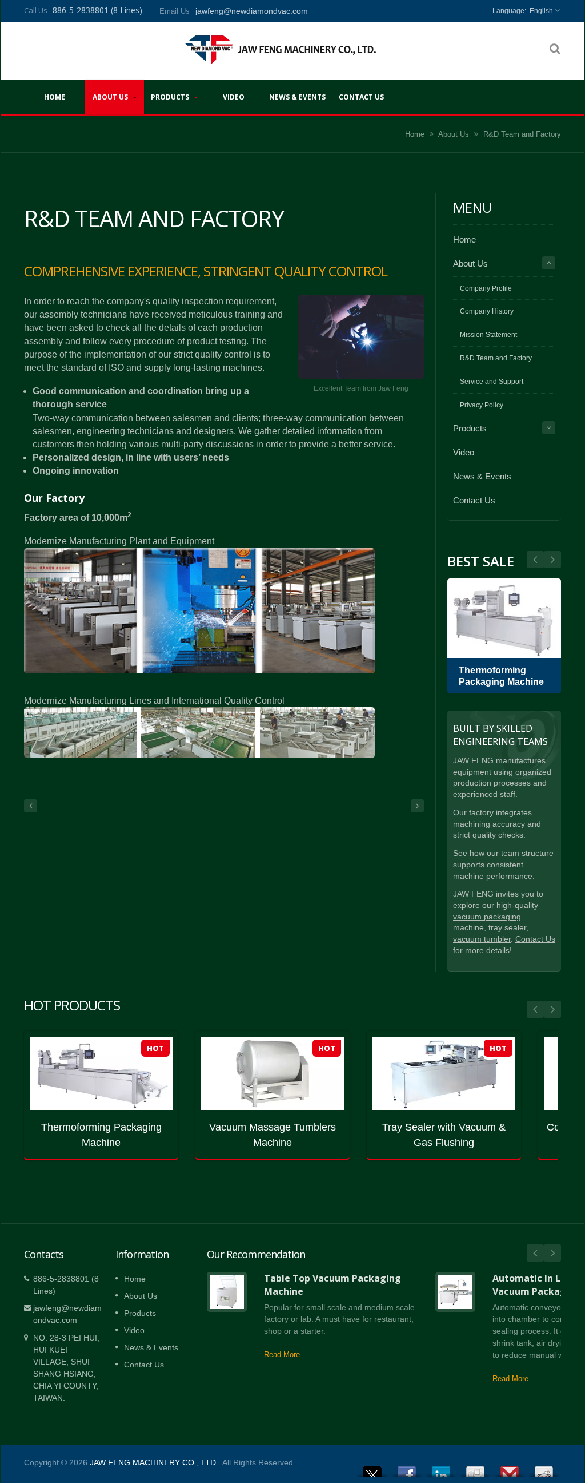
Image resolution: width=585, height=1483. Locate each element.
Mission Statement (488, 335)
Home (54, 97)
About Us (111, 97)
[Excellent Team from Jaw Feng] (361, 337)
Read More (282, 1354)
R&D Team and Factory (522, 134)
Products (171, 97)
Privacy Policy (481, 405)
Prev (552, 559)
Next (535, 559)
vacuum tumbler (482, 939)
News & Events (297, 97)
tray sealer (507, 927)
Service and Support (491, 382)
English (541, 11)
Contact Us (361, 97)
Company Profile (486, 288)
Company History (487, 311)
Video (234, 97)
